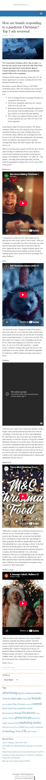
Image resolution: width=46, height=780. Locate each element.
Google (27, 717)
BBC (29, 699)
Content (12, 667)
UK (24, 731)
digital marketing (9, 708)
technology (8, 731)
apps (19, 698)
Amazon (30, 693)
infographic (11, 723)
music (11, 727)
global (18, 717)
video (29, 731)
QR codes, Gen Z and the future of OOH (16, 761)
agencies (21, 692)
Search (26, 727)
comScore (28, 704)
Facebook (28, 712)
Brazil (4, 704)
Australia (25, 699)
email (29, 708)
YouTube (34, 731)
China (14, 704)
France (37, 713)
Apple (14, 698)
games (5, 717)
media (37, 722)
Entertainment (8, 713)
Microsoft (5, 727)
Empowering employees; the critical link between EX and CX (23, 752)
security (32, 727)
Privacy (16, 727)
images (4, 723)
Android (6, 698)
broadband (9, 704)
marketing (25, 722)
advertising (9, 692)
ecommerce (22, 708)
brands (36, 698)
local (17, 723)
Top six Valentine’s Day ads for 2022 (14, 742)
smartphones (39, 727)
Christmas (21, 704)
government (36, 718)
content (37, 703)
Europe (18, 712)
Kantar (10, 663)
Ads (8, 667)
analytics (38, 692)
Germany (11, 718)
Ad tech (4, 667)
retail (21, 726)
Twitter (19, 731)
